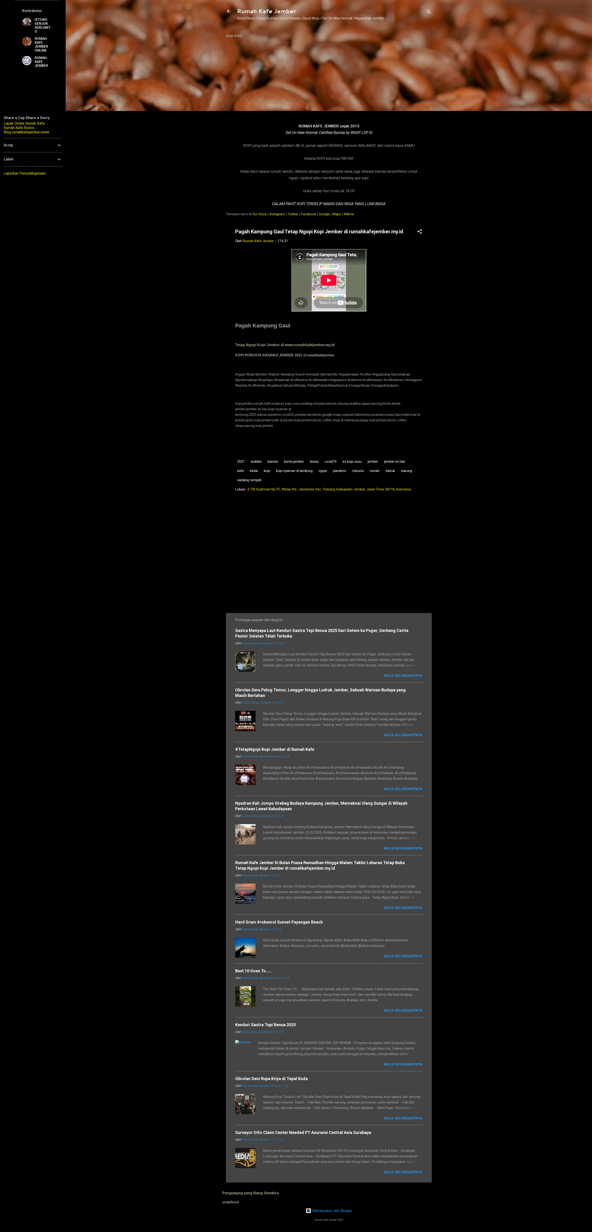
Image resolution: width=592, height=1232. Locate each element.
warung (406, 471)
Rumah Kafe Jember (266, 11)
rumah (374, 471)
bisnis (314, 461)
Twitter (293, 214)
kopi (267, 471)
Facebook (308, 214)
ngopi (323, 471)
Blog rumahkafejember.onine (26, 132)
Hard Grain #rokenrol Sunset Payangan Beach (279, 922)
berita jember (294, 461)
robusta (358, 471)
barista (273, 461)
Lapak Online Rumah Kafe (24, 123)
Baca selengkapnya (403, 676)
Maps (337, 214)
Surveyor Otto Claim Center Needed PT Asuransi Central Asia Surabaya (303, 1132)
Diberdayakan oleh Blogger (331, 1211)
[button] (419, 232)
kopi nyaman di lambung (294, 471)
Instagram (277, 214)
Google (324, 214)
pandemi (339, 471)
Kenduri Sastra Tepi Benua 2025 (265, 1024)
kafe (240, 471)
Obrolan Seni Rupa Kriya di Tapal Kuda (271, 1078)
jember (373, 461)
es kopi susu (352, 461)
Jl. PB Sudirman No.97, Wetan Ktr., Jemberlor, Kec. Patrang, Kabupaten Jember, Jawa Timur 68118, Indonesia (329, 489)
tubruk (390, 471)
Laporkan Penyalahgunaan (25, 173)
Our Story (259, 214)
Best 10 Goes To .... (253, 970)
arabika (256, 461)
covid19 (330, 461)
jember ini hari (394, 461)
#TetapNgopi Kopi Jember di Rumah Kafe (274, 749)
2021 (241, 461)
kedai (254, 471)
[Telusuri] (429, 13)
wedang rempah (249, 480)
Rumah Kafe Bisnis (19, 128)
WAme (349, 214)
